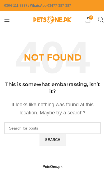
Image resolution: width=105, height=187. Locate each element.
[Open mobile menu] (7, 19)
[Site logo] (52, 19)
